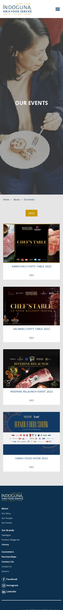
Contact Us (8, 561)
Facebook (11, 579)
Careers (5, 571)
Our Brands (8, 530)
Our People (7, 518)
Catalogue (6, 535)
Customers (8, 551)
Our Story (6, 513)
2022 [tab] (31, 213)
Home (6, 199)
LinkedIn (11, 591)
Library (5, 544)
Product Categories (11, 539)
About (16, 199)
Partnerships (9, 556)
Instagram (12, 585)
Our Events (7, 522)
